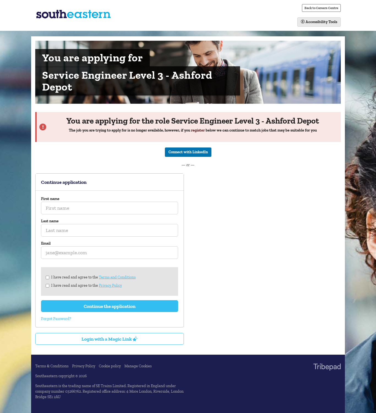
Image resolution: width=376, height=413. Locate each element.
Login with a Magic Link (107, 339)
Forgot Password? (56, 318)
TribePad (327, 367)
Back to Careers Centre (321, 8)
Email (46, 243)
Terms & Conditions (52, 366)
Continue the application (109, 306)
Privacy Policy (110, 285)
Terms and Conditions (117, 277)
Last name (50, 221)
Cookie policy (110, 366)
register (198, 130)
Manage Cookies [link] (138, 366)
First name (50, 198)
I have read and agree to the (93, 277)
